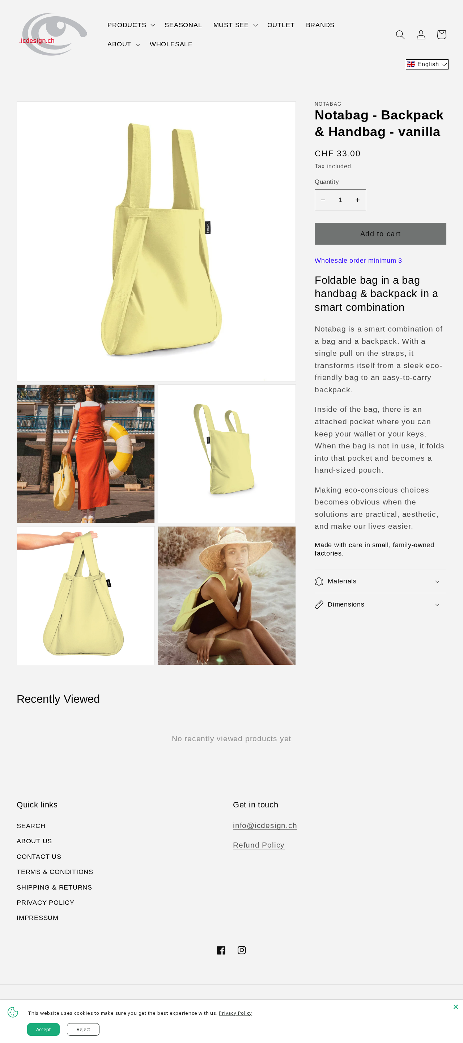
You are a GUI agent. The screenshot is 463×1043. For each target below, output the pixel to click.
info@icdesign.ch (265, 825)
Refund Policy (259, 845)
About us (34, 841)
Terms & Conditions (55, 871)
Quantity (327, 181)
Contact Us (39, 856)
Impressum (38, 917)
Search (31, 825)
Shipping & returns (54, 887)
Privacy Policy (46, 902)
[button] (130, 25)
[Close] (455, 1006)
